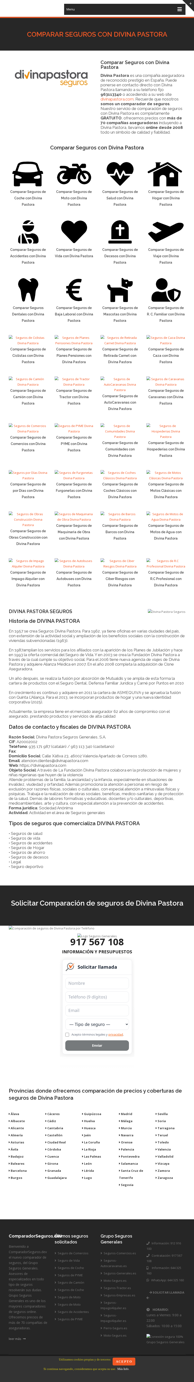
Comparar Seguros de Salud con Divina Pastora (120, 198)
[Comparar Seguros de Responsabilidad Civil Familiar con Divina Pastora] (165, 302)
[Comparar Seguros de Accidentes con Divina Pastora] (28, 243)
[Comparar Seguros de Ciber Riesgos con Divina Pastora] (120, 566)
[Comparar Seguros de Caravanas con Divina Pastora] (165, 384)
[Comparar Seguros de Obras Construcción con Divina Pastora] (28, 525)
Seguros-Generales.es (119, 1273)
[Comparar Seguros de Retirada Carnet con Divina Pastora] (120, 343)
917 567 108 (97, 941)
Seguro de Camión (70, 1282)
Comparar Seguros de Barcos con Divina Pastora (120, 532)
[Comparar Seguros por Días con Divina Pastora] (28, 478)
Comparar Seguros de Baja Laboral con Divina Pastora (74, 314)
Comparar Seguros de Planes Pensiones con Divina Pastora (74, 355)
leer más (15, 1339)
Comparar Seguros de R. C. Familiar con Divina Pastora (166, 314)
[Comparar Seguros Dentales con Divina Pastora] (28, 302)
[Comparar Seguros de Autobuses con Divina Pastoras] (74, 566)
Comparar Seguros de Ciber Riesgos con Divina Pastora (120, 579)
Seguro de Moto (69, 1297)
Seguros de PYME (70, 1275)
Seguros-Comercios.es (119, 1253)
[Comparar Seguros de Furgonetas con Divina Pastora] (74, 478)
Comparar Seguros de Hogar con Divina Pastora (166, 198)
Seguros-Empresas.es (119, 1295)
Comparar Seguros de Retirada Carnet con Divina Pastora (120, 355)
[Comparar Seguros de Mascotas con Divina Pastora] (120, 302)
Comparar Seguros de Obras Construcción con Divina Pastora (28, 537)
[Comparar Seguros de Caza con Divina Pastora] (165, 343)
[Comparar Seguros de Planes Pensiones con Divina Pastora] (74, 343)
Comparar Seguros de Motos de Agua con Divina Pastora (166, 532)
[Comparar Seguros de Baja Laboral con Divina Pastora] (74, 302)
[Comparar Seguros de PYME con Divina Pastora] (74, 431)
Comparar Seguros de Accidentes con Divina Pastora (28, 256)
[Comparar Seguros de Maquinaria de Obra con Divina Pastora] (74, 519)
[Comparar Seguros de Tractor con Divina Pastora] (74, 384)
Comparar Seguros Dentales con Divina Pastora (28, 314)
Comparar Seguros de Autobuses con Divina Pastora (74, 579)
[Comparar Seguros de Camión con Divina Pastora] (28, 384)
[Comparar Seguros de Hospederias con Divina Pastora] (165, 437)
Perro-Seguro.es (115, 1328)
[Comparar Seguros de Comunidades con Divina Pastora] (120, 437)
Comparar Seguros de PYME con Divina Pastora (74, 444)
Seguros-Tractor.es (117, 1288)
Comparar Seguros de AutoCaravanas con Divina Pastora (120, 402)
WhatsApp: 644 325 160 (167, 1280)
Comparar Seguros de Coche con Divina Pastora (28, 198)
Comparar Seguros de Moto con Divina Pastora (74, 198)
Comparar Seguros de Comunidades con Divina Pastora (120, 449)
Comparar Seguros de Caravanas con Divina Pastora (166, 397)
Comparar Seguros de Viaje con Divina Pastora (166, 256)
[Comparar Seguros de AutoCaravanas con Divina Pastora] (120, 390)
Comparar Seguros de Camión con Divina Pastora (28, 397)
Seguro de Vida (68, 1260)
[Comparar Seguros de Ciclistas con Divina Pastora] (28, 343)
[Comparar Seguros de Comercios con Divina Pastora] (28, 431)
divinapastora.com (117, 99)
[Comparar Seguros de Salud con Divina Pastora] (120, 185)
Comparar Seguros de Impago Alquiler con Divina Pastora (28, 579)
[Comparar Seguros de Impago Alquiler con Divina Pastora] (28, 566)
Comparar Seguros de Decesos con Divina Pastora (120, 256)
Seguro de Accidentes (73, 1312)
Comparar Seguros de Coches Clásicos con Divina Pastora (120, 490)
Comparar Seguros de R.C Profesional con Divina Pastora (166, 579)
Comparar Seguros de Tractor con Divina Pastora (74, 397)
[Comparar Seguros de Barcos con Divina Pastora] (120, 519)
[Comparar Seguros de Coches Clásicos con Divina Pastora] (120, 478)
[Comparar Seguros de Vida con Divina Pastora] (74, 243)
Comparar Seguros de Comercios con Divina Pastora (28, 444)
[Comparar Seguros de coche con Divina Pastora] (28, 185)
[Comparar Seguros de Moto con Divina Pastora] (74, 185)
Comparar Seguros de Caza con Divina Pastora (166, 355)
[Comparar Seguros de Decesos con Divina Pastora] (120, 243)
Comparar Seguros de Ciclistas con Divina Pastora (28, 355)
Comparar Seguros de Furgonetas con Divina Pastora (74, 490)
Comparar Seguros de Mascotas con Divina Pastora (120, 314)
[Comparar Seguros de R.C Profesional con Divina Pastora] (165, 566)
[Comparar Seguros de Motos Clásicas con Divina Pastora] (165, 478)
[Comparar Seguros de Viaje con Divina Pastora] (165, 243)
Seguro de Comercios (72, 1253)
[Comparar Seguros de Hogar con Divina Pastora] (165, 185)
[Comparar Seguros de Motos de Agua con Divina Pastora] (165, 519)
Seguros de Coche (70, 1268)
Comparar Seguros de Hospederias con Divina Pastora (166, 449)
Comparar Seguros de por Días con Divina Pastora (28, 490)
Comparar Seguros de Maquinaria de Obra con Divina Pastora (74, 532)
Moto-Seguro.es (115, 1280)
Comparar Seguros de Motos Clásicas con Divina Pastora (166, 490)
